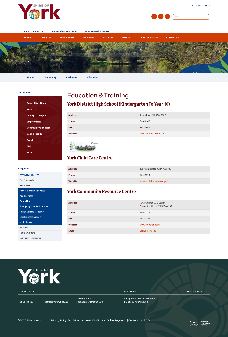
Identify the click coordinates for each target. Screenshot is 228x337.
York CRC (127, 37)
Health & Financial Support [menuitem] (32, 212)
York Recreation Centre (97, 31)
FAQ (29, 146)
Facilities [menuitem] (24, 228)
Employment (34, 122)
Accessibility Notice (93, 320)
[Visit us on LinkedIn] (167, 16)
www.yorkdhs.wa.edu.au (152, 134)
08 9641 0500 (26, 302)
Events (30, 140)
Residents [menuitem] (25, 186)
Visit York (108, 37)
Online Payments (117, 320)
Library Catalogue (36, 115)
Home (30, 77)
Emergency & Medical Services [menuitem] (34, 207)
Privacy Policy (58, 320)
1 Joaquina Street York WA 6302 (139, 298)
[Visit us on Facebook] (154, 16)
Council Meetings (36, 103)
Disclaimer (74, 320)
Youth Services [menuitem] (27, 222)
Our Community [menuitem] (27, 180)
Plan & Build (67, 37)
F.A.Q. (147, 320)
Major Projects (149, 37)
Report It (32, 109)
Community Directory (38, 128)
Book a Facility (34, 134)
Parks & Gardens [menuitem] (27, 233)
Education (92, 77)
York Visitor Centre (32, 31)
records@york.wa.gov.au (56, 302)
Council (27, 37)
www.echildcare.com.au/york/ (154, 181)
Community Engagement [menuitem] (31, 238)
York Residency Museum (63, 31)
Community (88, 37)
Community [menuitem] (29, 175)
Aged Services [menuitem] (26, 196)
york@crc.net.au (148, 231)
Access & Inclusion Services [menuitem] (32, 191)
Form (30, 152)
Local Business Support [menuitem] (30, 217)
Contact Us (172, 37)
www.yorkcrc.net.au (150, 225)
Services (46, 37)
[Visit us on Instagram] (160, 16)
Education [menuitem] (25, 201)
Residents (71, 77)
